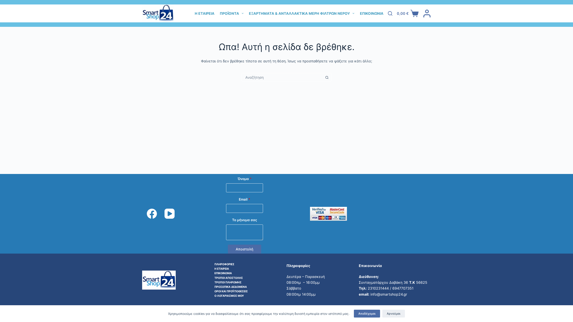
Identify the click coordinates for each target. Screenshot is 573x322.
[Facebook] (152, 214)
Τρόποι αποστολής (228, 278)
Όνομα (245, 179)
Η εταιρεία (204, 13)
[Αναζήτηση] (390, 13)
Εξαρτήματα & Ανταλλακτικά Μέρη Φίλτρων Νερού (299, 13)
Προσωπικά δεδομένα (230, 286)
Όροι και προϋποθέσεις (231, 291)
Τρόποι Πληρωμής (228, 282)
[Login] (427, 13)
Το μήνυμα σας (244, 220)
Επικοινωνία (371, 13)
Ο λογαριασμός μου (229, 295)
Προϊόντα (229, 13)
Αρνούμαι (393, 313)
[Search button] (327, 77)
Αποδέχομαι (367, 313)
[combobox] (282, 77)
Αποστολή (244, 249)
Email (244, 199)
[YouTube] (170, 214)
